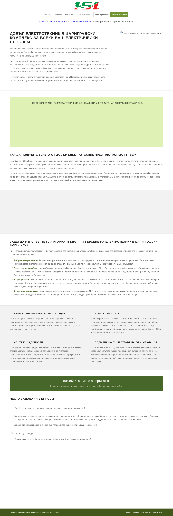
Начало (42, 21)
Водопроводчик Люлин (100, 461)
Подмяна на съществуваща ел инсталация (126, 342)
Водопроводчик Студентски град (103, 489)
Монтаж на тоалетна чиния (20, 475)
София (52, 21)
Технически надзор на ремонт (21, 456)
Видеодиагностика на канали (21, 461)
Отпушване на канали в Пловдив (103, 498)
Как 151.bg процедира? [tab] (25, 433)
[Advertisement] (86, 123)
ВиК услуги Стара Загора (19, 494)
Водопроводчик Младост (100, 470)
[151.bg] (86, 5)
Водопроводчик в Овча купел (102, 480)
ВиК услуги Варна (17, 498)
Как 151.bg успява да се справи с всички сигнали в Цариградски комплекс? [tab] (49, 408)
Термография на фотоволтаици (103, 494)
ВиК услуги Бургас (17, 480)
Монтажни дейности (28, 342)
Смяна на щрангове (17, 470)
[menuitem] (47, 14)
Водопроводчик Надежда (100, 475)
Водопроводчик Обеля (99, 465)
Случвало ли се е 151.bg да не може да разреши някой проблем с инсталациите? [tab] (52, 439)
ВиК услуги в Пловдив (18, 489)
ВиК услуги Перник (17, 484)
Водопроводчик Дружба (100, 456)
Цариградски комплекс (81, 21)
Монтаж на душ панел (18, 465)
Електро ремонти (107, 313)
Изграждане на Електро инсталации (39, 313)
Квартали (62, 21)
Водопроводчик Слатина (100, 484)
